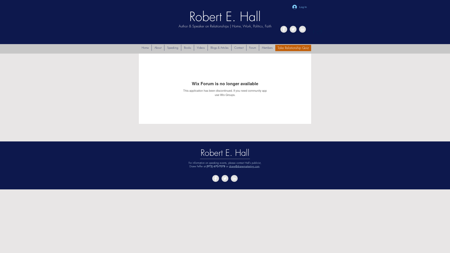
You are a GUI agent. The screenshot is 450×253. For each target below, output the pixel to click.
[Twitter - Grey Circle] (293, 29)
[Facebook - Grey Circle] (283, 29)
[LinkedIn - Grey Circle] (302, 29)
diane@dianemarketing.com (244, 166)
